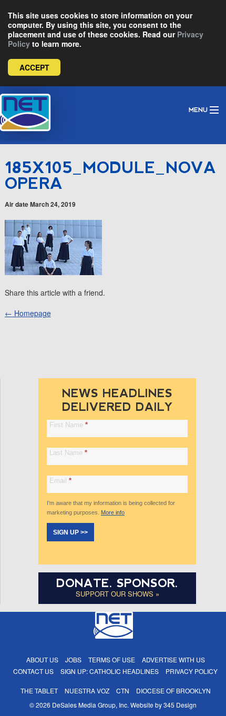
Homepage (28, 313)
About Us (42, 659)
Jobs (73, 659)
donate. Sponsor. (117, 583)
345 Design (180, 704)
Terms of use (111, 659)
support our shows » (117, 594)
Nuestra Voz (87, 690)
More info (113, 512)
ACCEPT (34, 67)
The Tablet (39, 690)
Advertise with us (173, 659)
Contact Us (33, 671)
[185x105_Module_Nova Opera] (53, 272)
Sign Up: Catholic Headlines (109, 671)
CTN (122, 690)
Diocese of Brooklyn (173, 690)
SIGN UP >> (70, 532)
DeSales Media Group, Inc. (90, 704)
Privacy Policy (192, 671)
